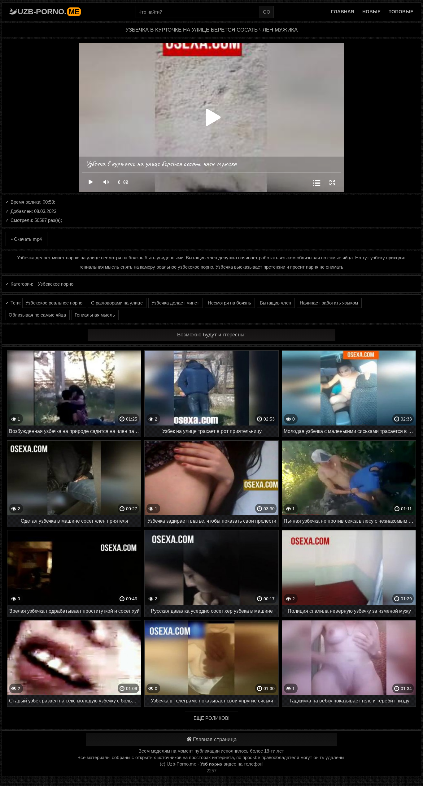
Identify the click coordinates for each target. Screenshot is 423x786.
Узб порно (211, 764)
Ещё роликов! (211, 718)
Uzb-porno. (48, 11)
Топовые (401, 11)
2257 (211, 770)
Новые (371, 11)
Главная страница (215, 739)
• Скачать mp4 (26, 239)
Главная (342, 11)
